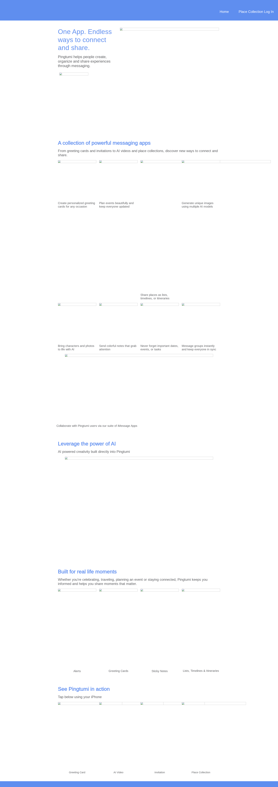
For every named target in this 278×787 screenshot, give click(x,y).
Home (224, 12)
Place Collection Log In (256, 12)
